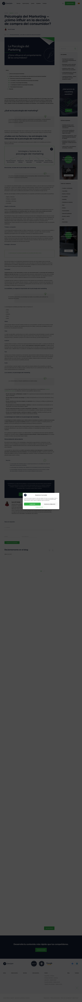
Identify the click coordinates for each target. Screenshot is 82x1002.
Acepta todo (32, 504)
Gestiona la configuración (49, 504)
